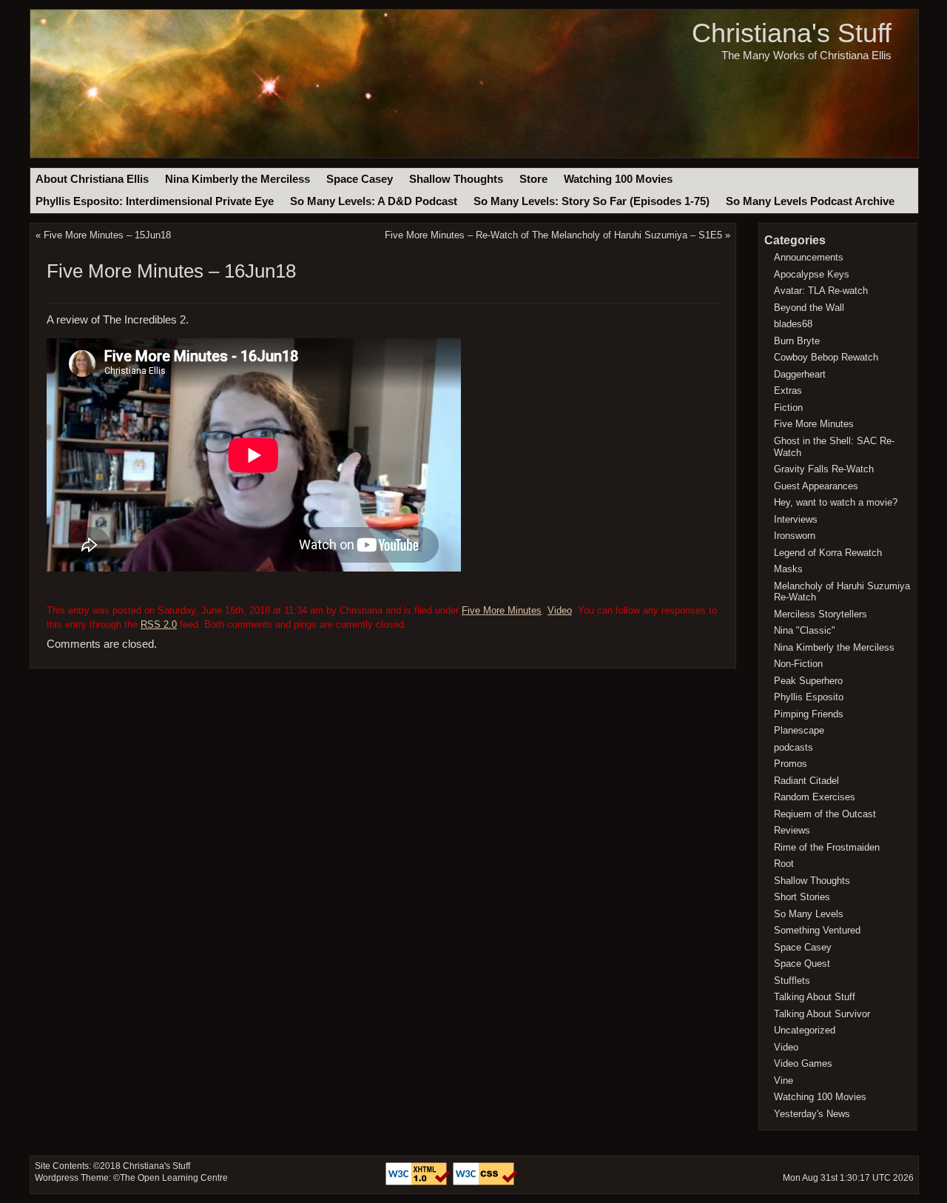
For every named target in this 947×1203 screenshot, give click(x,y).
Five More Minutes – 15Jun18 (107, 235)
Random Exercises (814, 796)
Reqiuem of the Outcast (825, 814)
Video (559, 610)
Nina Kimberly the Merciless (237, 179)
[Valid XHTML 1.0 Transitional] (419, 1182)
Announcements (808, 257)
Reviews (792, 830)
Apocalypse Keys (811, 274)
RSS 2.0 (159, 624)
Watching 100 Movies (618, 179)
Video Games (803, 1063)
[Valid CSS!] (485, 1182)
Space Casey (359, 179)
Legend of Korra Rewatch (828, 552)
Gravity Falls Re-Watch (824, 469)
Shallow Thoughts (456, 179)
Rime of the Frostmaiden (827, 847)
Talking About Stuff (814, 996)
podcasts (793, 747)
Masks (788, 568)
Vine (783, 1080)
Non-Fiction (798, 663)
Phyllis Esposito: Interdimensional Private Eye (155, 201)
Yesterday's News (812, 1113)
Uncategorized (804, 1030)
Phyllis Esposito (808, 697)
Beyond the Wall (809, 307)
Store (533, 179)
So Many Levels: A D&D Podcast (373, 201)
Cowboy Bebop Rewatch (826, 357)
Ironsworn (794, 535)
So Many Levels (808, 913)
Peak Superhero (808, 680)
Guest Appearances (816, 486)
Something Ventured (817, 930)
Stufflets (792, 980)
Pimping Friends (808, 714)
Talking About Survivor (822, 1013)
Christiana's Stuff (792, 33)
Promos (790, 763)
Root (784, 863)
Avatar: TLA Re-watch (821, 290)
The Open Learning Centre (174, 1178)
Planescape (799, 730)
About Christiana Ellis (92, 179)
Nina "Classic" (804, 630)
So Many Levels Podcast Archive (810, 201)
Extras (788, 390)
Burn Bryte (797, 340)
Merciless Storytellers (820, 614)
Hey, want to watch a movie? (835, 502)
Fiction (788, 407)
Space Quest (802, 963)
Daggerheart (800, 374)
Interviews (796, 519)
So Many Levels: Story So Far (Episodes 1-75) (592, 201)
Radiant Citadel (806, 780)
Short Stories (802, 896)
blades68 (793, 323)
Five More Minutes (502, 610)
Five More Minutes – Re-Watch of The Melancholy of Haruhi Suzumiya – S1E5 (553, 235)
